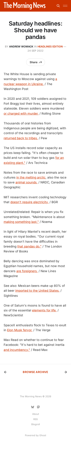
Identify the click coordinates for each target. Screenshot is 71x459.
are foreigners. (27, 271)
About (35, 413)
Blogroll (35, 424)
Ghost (42, 435)
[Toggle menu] (65, 6)
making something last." (21, 222)
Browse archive (35, 372)
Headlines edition (50, 46)
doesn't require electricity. (29, 202)
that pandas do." (29, 246)
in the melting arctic (31, 177)
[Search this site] (58, 6)
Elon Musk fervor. (19, 330)
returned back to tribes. (21, 138)
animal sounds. (26, 182)
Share (34, 62)
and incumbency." (17, 350)
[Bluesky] (32, 407)
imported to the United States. (37, 290)
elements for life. (44, 310)
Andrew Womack (21, 46)
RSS (35, 419)
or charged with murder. (21, 113)
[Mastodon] (38, 407)
